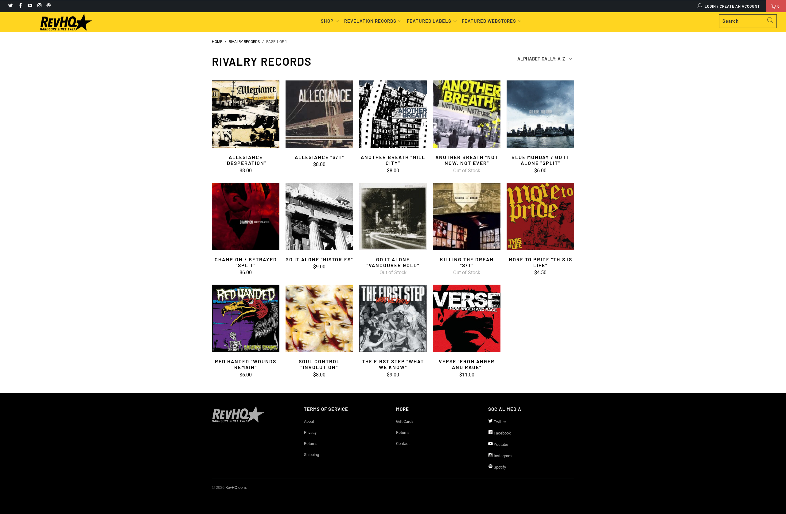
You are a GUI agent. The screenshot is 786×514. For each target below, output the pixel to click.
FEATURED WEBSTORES (489, 21)
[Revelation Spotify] (48, 6)
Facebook (502, 433)
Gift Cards (405, 421)
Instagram (502, 456)
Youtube (500, 444)
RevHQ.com (235, 487)
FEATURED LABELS (429, 21)
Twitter (499, 421)
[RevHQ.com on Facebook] (19, 6)
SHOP (328, 21)
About (309, 421)
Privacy (310, 432)
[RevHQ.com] (66, 22)
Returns (310, 443)
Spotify (499, 467)
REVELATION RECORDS (370, 21)
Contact (403, 443)
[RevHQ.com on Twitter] (10, 6)
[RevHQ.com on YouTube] (29, 6)
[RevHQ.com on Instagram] (39, 6)
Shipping (311, 454)
